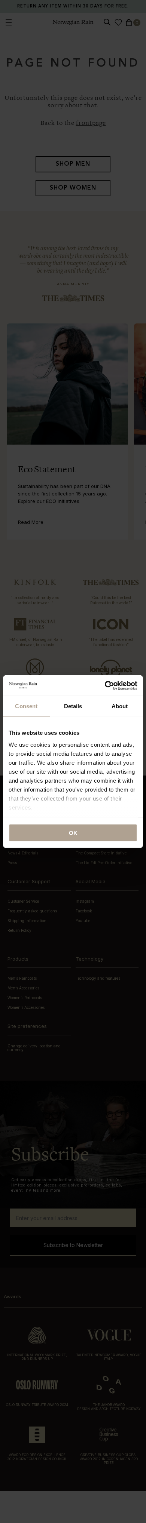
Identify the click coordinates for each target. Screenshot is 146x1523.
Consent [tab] (26, 706)
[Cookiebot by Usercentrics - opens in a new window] (105, 685)
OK (73, 833)
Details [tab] (73, 706)
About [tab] (120, 706)
